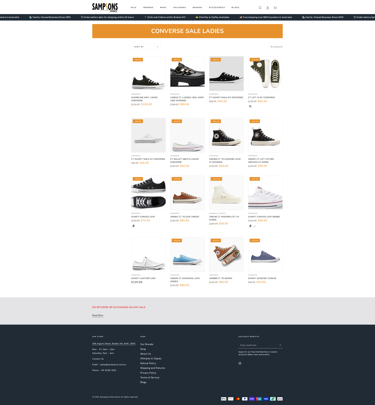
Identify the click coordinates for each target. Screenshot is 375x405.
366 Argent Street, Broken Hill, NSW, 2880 (114, 343)
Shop (143, 349)
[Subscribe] (281, 345)
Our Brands (146, 344)
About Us (145, 353)
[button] (260, 7)
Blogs (143, 382)
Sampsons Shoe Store (110, 397)
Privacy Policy (148, 372)
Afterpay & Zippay (151, 358)
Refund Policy (148, 363)
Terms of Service (150, 377)
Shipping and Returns (152, 368)
